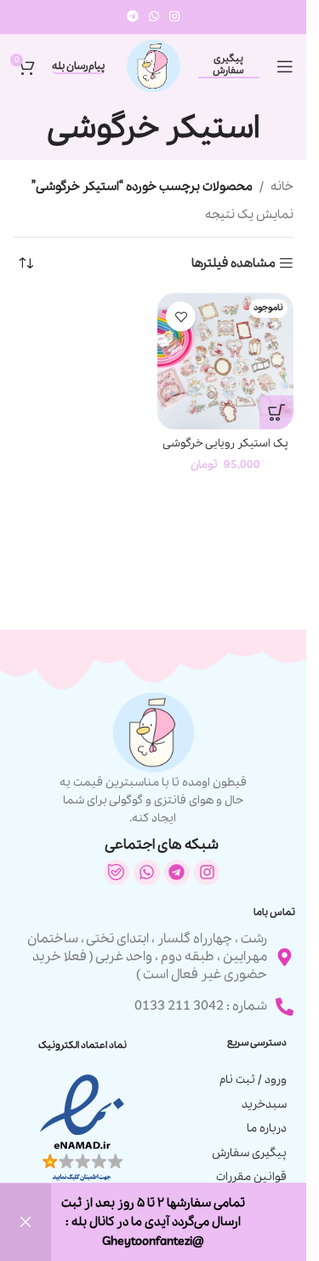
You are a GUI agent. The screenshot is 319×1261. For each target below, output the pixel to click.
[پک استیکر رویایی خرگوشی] (225, 361)
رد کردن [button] (25, 1222)
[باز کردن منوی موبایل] (285, 66)
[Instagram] (206, 872)
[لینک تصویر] (82, 1128)
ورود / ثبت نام (253, 1080)
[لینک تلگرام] (133, 17)
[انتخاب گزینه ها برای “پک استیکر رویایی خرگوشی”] (276, 412)
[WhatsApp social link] (154, 17)
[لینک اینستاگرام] (174, 17)
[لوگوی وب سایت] (153, 64)
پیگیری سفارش (228, 65)
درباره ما (267, 1128)
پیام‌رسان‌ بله (78, 66)
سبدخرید (264, 1105)
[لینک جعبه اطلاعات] (153, 758)
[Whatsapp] (146, 872)
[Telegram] (177, 872)
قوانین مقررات (251, 1177)
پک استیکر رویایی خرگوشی (225, 443)
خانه (282, 186)
